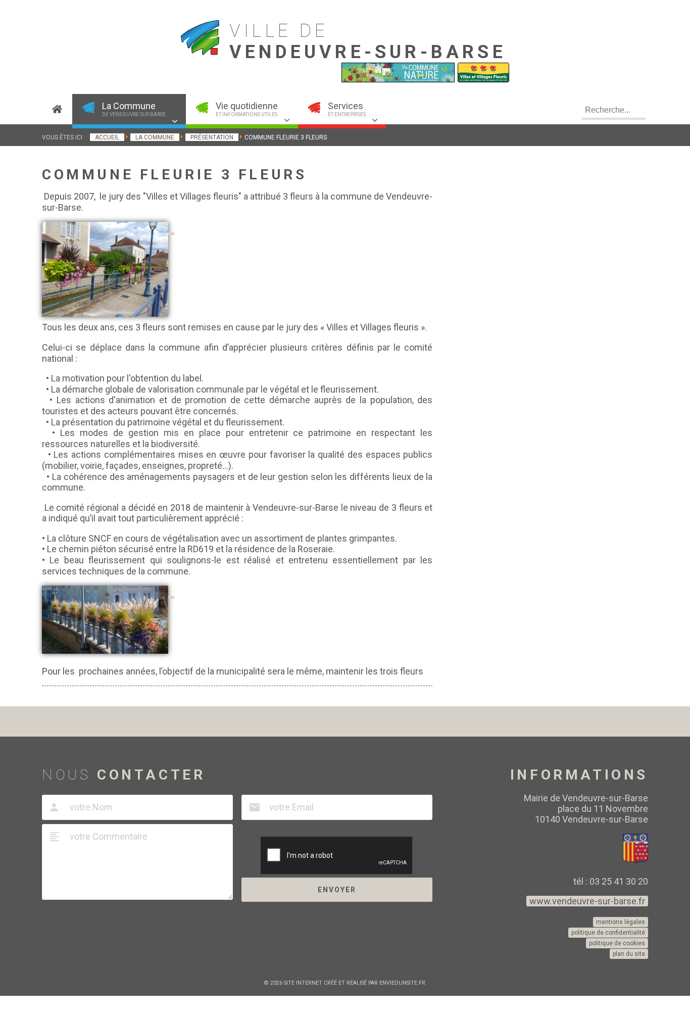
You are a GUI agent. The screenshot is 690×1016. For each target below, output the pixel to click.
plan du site (629, 953)
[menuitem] (57, 109)
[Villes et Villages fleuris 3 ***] (483, 80)
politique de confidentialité (608, 932)
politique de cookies (617, 943)
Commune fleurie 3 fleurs (174, 174)
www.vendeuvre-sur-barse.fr (587, 901)
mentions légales (620, 922)
